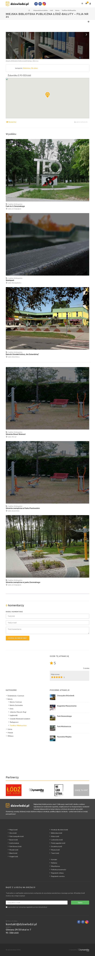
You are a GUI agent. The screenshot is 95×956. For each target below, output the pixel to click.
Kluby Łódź (55, 836)
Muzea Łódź (55, 850)
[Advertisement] (46, 25)
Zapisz (80, 902)
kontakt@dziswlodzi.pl (21, 924)
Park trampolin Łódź (16, 836)
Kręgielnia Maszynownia (66, 706)
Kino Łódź (13, 833)
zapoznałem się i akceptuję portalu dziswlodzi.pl (27, 907)
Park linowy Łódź (15, 846)
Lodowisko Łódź (57, 840)
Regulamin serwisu (58, 876)
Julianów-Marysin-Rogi (18, 712)
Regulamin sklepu (57, 873)
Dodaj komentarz (17, 638)
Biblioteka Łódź (56, 833)
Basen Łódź (13, 840)
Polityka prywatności (58, 870)
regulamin (29, 907)
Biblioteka (26, 68)
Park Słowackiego (64, 716)
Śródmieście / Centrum (16, 696)
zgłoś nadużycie (81, 122)
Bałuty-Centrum (16, 702)
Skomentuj (12, 122)
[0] (86, 3)
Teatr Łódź (55, 853)
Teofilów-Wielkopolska (15, 204)
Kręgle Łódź (13, 856)
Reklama (54, 863)
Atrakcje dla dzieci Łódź (59, 830)
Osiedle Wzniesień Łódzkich (20, 719)
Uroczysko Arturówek (65, 696)
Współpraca (55, 866)
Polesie (10, 733)
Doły (11, 709)
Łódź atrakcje (14, 843)
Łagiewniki (13, 715)
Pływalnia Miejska (64, 737)
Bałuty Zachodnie (16, 705)
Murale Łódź (13, 850)
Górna (10, 729)
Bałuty (10, 699)
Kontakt (54, 859)
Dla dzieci (34, 68)
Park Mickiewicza (64, 726)
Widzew (10, 736)
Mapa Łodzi (13, 830)
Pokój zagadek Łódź (58, 843)
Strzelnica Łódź (56, 846)
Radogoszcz (14, 722)
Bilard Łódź (13, 853)
